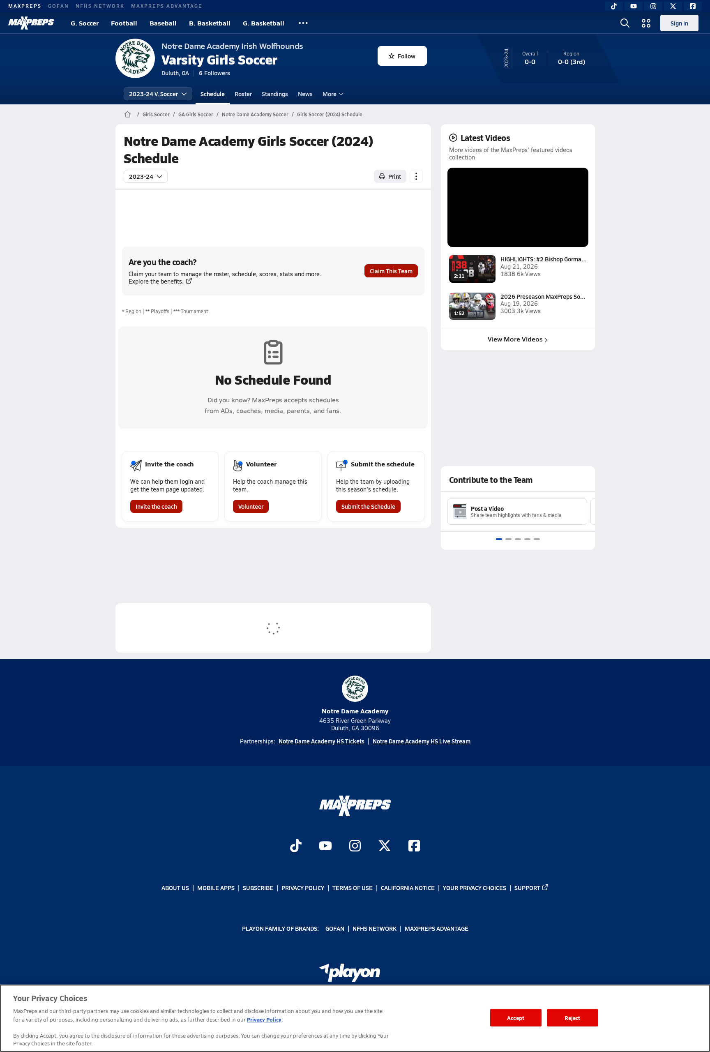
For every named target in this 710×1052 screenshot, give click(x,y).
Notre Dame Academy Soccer (255, 114)
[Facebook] (693, 6)
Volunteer (250, 506)
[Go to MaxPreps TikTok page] (295, 846)
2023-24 (141, 176)
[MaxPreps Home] (31, 23)
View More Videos (515, 339)
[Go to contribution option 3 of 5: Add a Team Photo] (518, 539)
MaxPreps (24, 5)
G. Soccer (85, 23)
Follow (406, 56)
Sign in (679, 23)
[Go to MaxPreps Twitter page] (384, 846)
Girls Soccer (156, 114)
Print (394, 176)
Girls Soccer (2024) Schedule (329, 114)
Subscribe (258, 888)
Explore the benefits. (156, 281)
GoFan (58, 5)
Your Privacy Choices (474, 887)
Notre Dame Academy (355, 710)
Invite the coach (156, 506)
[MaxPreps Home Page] (127, 114)
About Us (175, 888)
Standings (275, 94)
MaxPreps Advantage (167, 5)
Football (124, 23)
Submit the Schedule (368, 506)
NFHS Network (100, 5)
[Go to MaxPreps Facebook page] (414, 846)
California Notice (408, 888)
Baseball (163, 23)
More (330, 94)
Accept (515, 1018)
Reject (573, 1018)
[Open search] (625, 23)
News (305, 94)
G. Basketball (263, 23)
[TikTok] (614, 6)
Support (527, 888)
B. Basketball (210, 23)
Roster (243, 94)
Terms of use (352, 888)
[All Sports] (303, 23)
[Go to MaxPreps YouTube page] (325, 846)
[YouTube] (634, 6)
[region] (355, 1018)
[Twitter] (673, 6)
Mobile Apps (216, 888)
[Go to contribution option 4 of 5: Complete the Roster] (527, 539)
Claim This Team (391, 271)
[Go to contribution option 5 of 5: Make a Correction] (537, 539)
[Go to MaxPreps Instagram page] (355, 846)
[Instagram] (653, 6)
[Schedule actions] (416, 176)
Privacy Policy (302, 888)
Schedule (213, 94)
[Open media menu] (646, 23)
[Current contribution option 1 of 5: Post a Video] (499, 539)
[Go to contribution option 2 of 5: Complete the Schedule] (508, 539)
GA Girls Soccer (195, 114)
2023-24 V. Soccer (153, 94)
